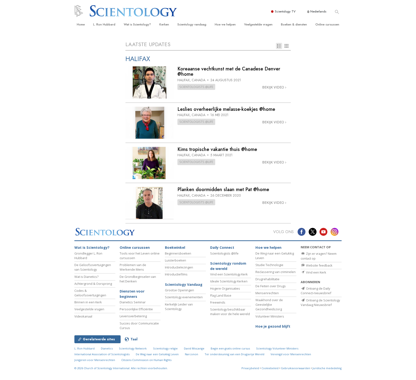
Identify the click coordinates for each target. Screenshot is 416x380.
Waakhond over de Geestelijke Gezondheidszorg (269, 304)
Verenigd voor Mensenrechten (291, 354)
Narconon (191, 354)
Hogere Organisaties (225, 288)
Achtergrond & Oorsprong (93, 283)
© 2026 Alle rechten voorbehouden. (121, 368)
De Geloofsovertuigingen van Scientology (92, 267)
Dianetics (107, 348)
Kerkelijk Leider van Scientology (179, 306)
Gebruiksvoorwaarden (295, 368)
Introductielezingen (179, 267)
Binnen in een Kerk (88, 302)
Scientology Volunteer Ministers (277, 348)
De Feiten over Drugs (270, 286)
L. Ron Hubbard (104, 24)
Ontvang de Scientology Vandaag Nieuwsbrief (320, 302)
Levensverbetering (133, 316)
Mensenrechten (267, 293)
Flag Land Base (220, 295)
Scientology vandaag (191, 24)
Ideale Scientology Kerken (228, 281)
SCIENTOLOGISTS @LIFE (196, 87)
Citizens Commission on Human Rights (146, 360)
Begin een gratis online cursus (230, 348)
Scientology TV (285, 11)
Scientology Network (133, 348)
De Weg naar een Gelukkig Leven (157, 354)
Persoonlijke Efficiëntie (136, 309)
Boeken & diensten (294, 24)
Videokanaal (83, 316)
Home (81, 24)
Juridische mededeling (327, 368)
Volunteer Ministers (269, 316)
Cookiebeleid (270, 368)
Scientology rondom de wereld (228, 266)
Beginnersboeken (178, 253)
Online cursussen (327, 24)
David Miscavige (194, 348)
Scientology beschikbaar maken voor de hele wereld (230, 311)
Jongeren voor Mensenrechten (94, 360)
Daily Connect (222, 247)
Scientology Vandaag (183, 284)
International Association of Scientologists (102, 354)
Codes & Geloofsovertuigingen (90, 292)
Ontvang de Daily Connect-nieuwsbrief (316, 290)
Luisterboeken (175, 260)
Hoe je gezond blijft (272, 326)
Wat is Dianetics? (86, 276)
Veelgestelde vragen (258, 24)
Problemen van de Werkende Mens (133, 267)
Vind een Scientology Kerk (229, 274)
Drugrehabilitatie (267, 279)
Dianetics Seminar (133, 302)
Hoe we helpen (225, 24)
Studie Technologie (269, 265)
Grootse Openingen (179, 290)
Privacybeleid (250, 368)
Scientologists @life (224, 253)
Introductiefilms (176, 274)
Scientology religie (165, 348)
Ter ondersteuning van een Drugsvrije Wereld (234, 354)
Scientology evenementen (184, 297)
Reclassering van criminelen (275, 272)
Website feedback (318, 265)
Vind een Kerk (315, 272)
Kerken (164, 24)
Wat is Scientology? (137, 24)
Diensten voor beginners (132, 294)
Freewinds (217, 302)
